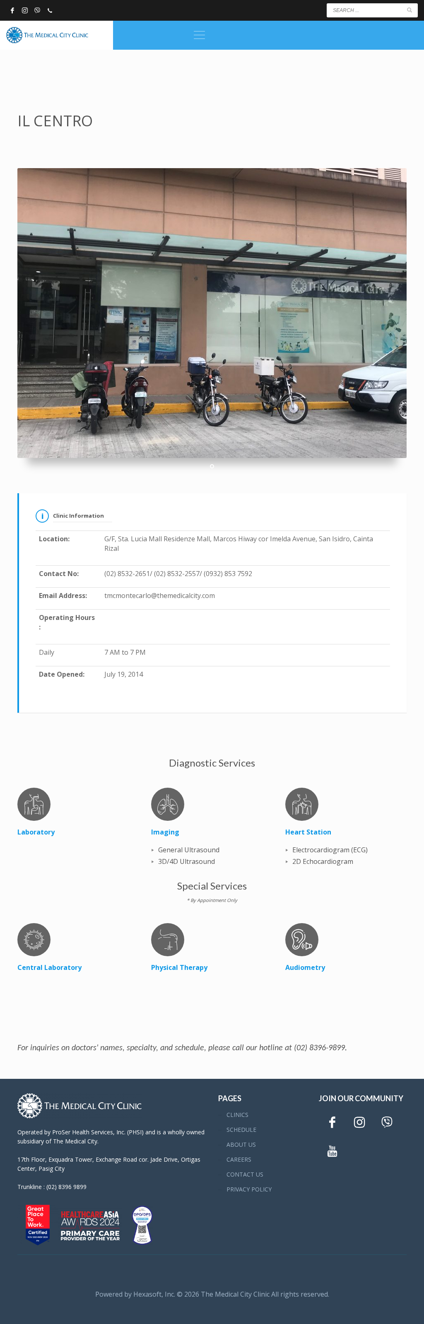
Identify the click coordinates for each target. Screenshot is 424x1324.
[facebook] (12, 10)
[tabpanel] (212, 313)
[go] (409, 10)
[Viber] (37, 10)
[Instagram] (25, 10)
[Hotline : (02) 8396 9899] (49, 10)
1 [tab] (212, 466)
